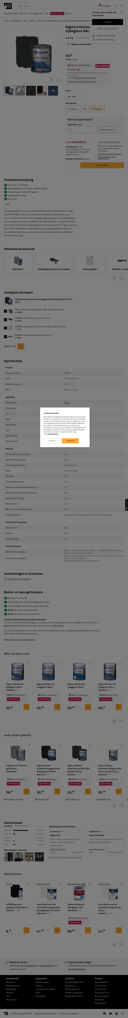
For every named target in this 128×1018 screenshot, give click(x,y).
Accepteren (70, 441)
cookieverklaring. (52, 434)
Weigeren (52, 441)
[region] (65, 427)
